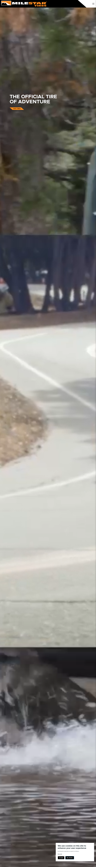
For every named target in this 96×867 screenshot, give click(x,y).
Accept (61, 857)
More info (60, 854)
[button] (93, 3)
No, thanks (70, 857)
